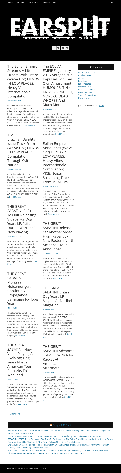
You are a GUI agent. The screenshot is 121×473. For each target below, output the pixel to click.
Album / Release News (88, 72)
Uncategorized (84, 98)
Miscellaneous (84, 86)
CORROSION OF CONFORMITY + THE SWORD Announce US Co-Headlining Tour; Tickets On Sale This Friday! (55, 436)
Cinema (81, 78)
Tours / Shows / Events (88, 95)
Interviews (82, 81)
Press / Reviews (85, 92)
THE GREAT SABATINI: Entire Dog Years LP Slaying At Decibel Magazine (57, 296)
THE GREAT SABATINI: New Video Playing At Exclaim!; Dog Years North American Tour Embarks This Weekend (20, 360)
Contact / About (51, 2)
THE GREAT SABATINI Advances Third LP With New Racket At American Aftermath (58, 357)
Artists (20, 2)
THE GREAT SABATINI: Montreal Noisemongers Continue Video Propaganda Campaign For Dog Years (22, 288)
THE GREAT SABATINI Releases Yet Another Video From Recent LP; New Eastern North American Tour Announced (58, 236)
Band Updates (84, 75)
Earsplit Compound (27, 468)
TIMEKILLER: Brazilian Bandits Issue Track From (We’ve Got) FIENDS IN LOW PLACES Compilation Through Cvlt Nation (23, 150)
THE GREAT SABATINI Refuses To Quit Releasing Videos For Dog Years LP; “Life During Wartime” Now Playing (21, 219)
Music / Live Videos (86, 89)
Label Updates (84, 84)
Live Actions (34, 2)
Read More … (32, 125)
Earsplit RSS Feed (61, 425)
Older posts (13, 413)
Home (10, 2)
